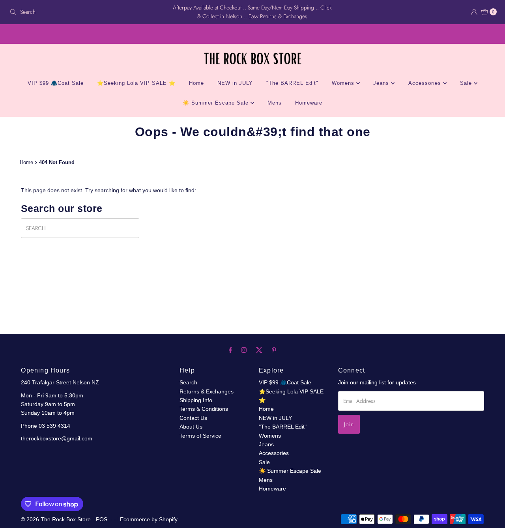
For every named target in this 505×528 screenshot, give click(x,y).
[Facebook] (230, 350)
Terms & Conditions (204, 409)
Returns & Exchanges (207, 391)
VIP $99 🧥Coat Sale (56, 83)
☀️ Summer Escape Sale (217, 103)
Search (188, 382)
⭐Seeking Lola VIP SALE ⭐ (136, 83)
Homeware (308, 103)
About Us (191, 426)
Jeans (382, 83)
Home (196, 83)
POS (101, 519)
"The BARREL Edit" (292, 83)
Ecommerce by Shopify (149, 519)
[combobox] (86, 12)
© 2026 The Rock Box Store (56, 519)
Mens (274, 103)
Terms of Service (200, 436)
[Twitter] (259, 350)
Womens (344, 83)
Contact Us (193, 418)
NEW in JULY (235, 83)
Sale (467, 83)
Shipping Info (196, 400)
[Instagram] (244, 350)
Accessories (425, 83)
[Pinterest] (274, 350)
